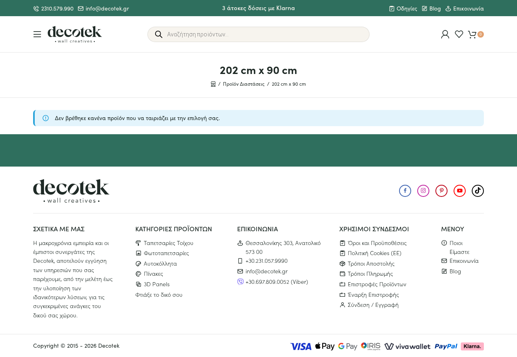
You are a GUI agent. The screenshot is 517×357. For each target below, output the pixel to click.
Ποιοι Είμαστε (459, 247)
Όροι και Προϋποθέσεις (377, 243)
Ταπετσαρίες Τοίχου (168, 243)
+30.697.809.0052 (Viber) (277, 281)
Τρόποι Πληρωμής (370, 273)
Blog (435, 8)
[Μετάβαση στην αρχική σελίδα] (75, 34)
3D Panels (157, 284)
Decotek (109, 345)
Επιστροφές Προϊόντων (377, 284)
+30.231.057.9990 (267, 260)
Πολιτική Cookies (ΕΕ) (374, 253)
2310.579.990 (57, 8)
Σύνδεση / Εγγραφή (373, 304)
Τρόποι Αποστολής (371, 263)
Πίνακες (153, 273)
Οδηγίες (407, 8)
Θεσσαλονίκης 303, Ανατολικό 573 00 (283, 247)
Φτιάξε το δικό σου (159, 294)
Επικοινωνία (468, 8)
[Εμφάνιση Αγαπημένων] (459, 34)
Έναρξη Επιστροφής (373, 294)
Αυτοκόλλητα (160, 263)
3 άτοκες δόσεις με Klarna (258, 7)
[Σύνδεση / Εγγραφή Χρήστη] (445, 34)
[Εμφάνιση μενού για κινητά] (37, 34)
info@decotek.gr (107, 8)
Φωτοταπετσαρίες (166, 253)
